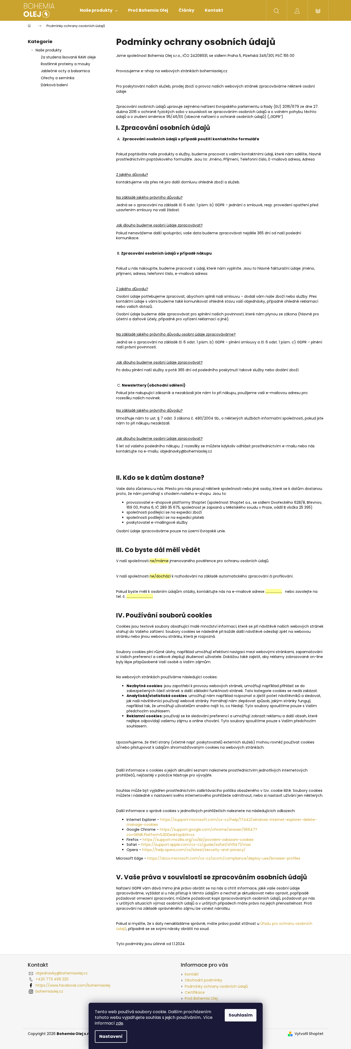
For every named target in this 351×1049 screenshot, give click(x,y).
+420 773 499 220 (52, 979)
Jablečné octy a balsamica (65, 71)
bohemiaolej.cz (49, 991)
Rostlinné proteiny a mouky (65, 64)
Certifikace (195, 992)
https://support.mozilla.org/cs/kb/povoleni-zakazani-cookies (198, 839)
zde (119, 1023)
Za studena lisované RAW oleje (68, 57)
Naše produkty (49, 50)
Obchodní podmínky (203, 980)
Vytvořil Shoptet (309, 1033)
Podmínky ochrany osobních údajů (216, 986)
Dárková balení (54, 85)
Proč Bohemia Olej (201, 998)
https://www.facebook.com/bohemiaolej (73, 985)
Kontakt (192, 974)
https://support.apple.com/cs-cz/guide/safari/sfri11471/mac (196, 844)
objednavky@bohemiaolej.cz (62, 973)
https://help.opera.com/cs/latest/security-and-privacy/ (194, 849)
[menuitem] (99, 10)
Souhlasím (241, 1015)
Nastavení (111, 1036)
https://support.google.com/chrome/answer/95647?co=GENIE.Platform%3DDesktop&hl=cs (192, 832)
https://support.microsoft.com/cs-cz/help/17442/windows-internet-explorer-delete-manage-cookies (222, 822)
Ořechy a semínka (57, 78)
